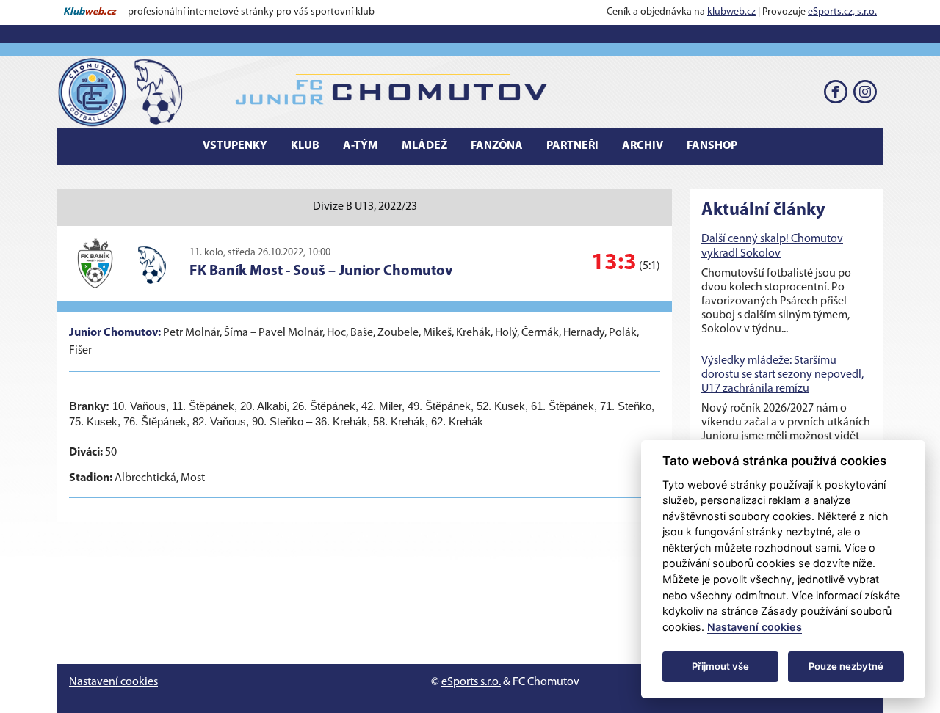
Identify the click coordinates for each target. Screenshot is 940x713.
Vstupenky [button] (235, 146)
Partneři (572, 146)
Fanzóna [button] (497, 146)
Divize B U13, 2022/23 (365, 207)
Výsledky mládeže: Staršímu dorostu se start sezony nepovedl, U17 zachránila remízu (782, 375)
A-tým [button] (360, 146)
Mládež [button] (424, 146)
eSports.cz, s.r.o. (842, 12)
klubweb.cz (731, 12)
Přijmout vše (720, 666)
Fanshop (712, 146)
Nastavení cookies (113, 682)
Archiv (642, 146)
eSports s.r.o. (471, 682)
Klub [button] (305, 146)
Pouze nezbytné (846, 666)
